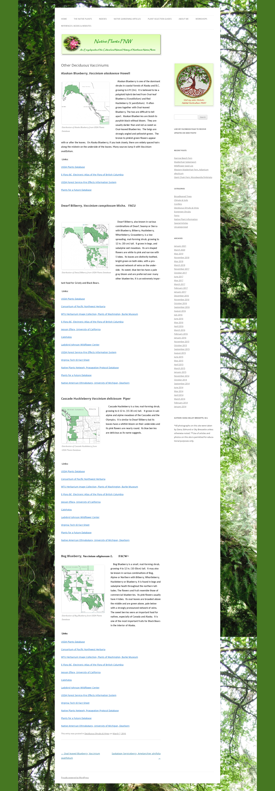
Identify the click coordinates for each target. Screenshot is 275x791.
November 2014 (181, 375)
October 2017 (180, 272)
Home (64, 19)
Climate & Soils (181, 200)
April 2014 (178, 395)
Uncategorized (181, 226)
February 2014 (181, 402)
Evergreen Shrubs (182, 211)
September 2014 (182, 383)
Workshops (201, 19)
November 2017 (181, 268)
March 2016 (179, 330)
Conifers (178, 204)
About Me (184, 19)
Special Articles (181, 223)
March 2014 (179, 398)
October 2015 (180, 345)
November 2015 (181, 341)
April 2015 (178, 364)
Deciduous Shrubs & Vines (97, 733)
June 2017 (178, 276)
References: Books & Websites (76, 26)
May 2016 (178, 322)
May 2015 (178, 360)
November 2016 (181, 299)
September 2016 (182, 307)
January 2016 (180, 337)
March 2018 (179, 265)
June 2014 (178, 387)
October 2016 (180, 303)
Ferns (176, 215)
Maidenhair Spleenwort (185, 161)
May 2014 (178, 391)
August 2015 (180, 353)
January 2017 (180, 291)
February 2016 (181, 333)
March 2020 (179, 249)
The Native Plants (83, 19)
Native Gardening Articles (127, 19)
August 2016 (180, 311)
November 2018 (181, 257)
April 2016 (178, 326)
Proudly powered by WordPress (75, 777)
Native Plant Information (186, 219)
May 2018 (178, 261)
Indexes (103, 19)
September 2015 (182, 349)
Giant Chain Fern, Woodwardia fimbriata (193, 177)
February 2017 (181, 288)
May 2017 (178, 280)
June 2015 (178, 356)
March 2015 (179, 368)
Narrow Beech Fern (183, 158)
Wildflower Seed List (183, 165)
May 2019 (178, 253)
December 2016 (181, 295)
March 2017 (179, 284)
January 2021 (180, 246)
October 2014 (180, 379)
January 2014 (180, 406)
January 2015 (180, 372)
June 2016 (178, 318)
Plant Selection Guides (160, 19)
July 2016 (178, 314)
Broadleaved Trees (183, 196)
